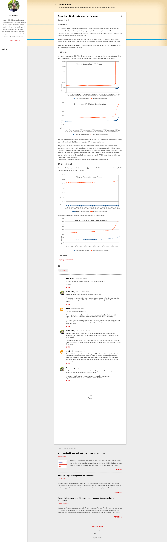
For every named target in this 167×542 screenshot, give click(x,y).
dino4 (101, 530)
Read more (118, 470)
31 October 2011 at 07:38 (82, 292)
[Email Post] (59, 266)
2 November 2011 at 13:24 (78, 308)
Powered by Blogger (97, 526)
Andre (68, 308)
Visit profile (13, 40)
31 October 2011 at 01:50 (81, 278)
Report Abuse (97, 538)
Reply (68, 287)
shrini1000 (69, 351)
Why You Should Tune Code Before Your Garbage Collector (81, 453)
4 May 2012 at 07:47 (79, 351)
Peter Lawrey (70, 292)
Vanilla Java (65, 4)
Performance (63, 270)
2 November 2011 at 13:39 (83, 330)
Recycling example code (65, 260)
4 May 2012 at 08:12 (81, 368)
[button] (121, 16)
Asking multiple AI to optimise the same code (76, 476)
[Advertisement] (134, 41)
